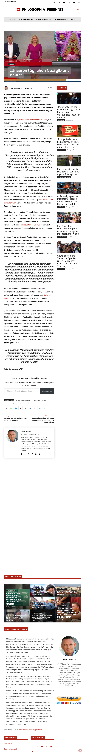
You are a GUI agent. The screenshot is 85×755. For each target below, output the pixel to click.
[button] (78, 10)
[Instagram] (54, 2)
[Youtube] (64, 2)
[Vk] (74, 2)
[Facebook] (21, 453)
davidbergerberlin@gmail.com (31, 730)
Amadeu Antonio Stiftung (23, 400)
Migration (61, 207)
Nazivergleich (33, 403)
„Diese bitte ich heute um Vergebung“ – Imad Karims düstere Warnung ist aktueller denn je (69, 112)
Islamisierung (62, 236)
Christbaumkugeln (10, 403)
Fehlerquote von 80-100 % (31, 225)
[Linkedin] (40, 408)
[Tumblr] (44, 408)
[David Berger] (6, 88)
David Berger (15, 88)
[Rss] (79, 2)
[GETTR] (25, 453)
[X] (6, 408)
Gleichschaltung (38, 589)
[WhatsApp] (11, 408)
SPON (40, 403)
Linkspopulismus (22, 403)
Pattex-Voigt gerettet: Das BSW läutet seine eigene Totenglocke (68, 172)
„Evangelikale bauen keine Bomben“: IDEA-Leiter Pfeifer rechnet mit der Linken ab (68, 143)
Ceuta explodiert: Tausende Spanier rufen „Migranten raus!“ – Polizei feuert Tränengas (68, 261)
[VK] (30, 408)
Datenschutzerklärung (12, 749)
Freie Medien (61, 150)
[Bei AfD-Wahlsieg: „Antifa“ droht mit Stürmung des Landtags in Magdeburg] (68, 591)
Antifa (44, 400)
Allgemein (61, 120)
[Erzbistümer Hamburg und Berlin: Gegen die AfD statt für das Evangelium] (42, 591)
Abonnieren (47, 391)
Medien (11, 64)
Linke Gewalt (11, 590)
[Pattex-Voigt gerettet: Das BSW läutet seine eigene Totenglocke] (69, 160)
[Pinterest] (69, 2)
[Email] (25, 408)
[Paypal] (32, 453)
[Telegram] (16, 408)
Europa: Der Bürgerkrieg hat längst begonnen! (15, 419)
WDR (45, 403)
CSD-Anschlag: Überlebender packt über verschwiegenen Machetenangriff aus (68, 230)
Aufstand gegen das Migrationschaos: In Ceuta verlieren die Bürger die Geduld (67, 200)
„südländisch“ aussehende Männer (32, 120)
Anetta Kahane (36, 400)
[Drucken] (20, 408)
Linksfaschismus (38, 613)
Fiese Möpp (10, 613)
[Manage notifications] (80, 750)
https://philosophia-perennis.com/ (30, 434)
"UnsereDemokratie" (64, 177)
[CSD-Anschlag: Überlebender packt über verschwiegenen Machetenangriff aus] (69, 217)
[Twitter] (59, 2)
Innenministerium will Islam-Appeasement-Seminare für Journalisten (43, 420)
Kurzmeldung (62, 589)
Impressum (8, 744)
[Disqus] (29, 488)
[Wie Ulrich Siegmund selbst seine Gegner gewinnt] (42, 604)
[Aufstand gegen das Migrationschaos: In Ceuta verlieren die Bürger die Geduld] (69, 188)
